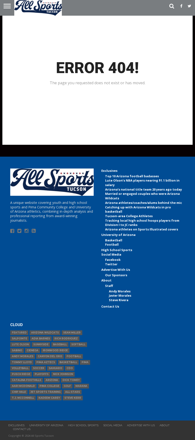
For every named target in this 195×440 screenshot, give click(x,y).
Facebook (113, 259)
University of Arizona (118, 235)
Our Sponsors (116, 275)
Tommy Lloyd (22, 362)
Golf (67, 386)
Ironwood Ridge (55, 350)
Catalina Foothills (26, 380)
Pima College (49, 386)
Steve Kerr (72, 397)
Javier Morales (120, 295)
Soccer (38, 368)
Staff (109, 286)
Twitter (111, 264)
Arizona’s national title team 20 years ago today (143, 189)
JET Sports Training (45, 391)
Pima (85, 362)
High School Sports (116, 250)
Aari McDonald (23, 386)
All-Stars (72, 391)
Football (112, 244)
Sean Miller (72, 332)
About (106, 280)
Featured (19, 332)
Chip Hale (19, 391)
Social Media (111, 254)
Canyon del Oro (50, 356)
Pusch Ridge (21, 374)
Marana (81, 386)
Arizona (52, 380)
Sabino (17, 350)
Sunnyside (41, 344)
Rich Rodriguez (66, 338)
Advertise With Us (115, 269)
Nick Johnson (63, 374)
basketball (68, 362)
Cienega (32, 350)
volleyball (20, 368)
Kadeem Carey (49, 397)
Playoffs (42, 374)
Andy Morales (120, 291)
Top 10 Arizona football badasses (132, 176)
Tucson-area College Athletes (129, 216)
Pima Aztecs (45, 362)
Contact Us (110, 306)
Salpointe (19, 338)
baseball (60, 344)
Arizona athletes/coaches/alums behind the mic (143, 203)
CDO (70, 368)
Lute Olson (20, 344)
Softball (78, 344)
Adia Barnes (41, 338)
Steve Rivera (118, 300)
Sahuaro (55, 368)
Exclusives (109, 171)
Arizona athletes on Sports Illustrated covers (141, 229)
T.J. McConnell (23, 397)
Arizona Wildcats (45, 332)
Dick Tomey (71, 380)
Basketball (113, 240)
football (74, 356)
